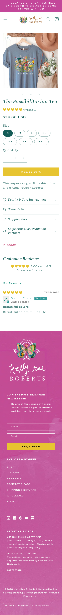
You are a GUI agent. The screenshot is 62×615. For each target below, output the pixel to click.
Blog (10, 501)
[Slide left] (23, 94)
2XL (10, 141)
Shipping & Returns (21, 490)
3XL (26, 141)
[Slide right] (39, 94)
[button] (5, 19)
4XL (41, 141)
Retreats (14, 478)
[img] (13, 293)
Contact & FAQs (18, 484)
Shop (10, 467)
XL (44, 133)
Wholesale (15, 495)
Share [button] (11, 244)
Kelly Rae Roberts (24, 589)
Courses (13, 472)
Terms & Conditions (16, 605)
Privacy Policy (40, 605)
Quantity (10, 150)
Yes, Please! (31, 446)
